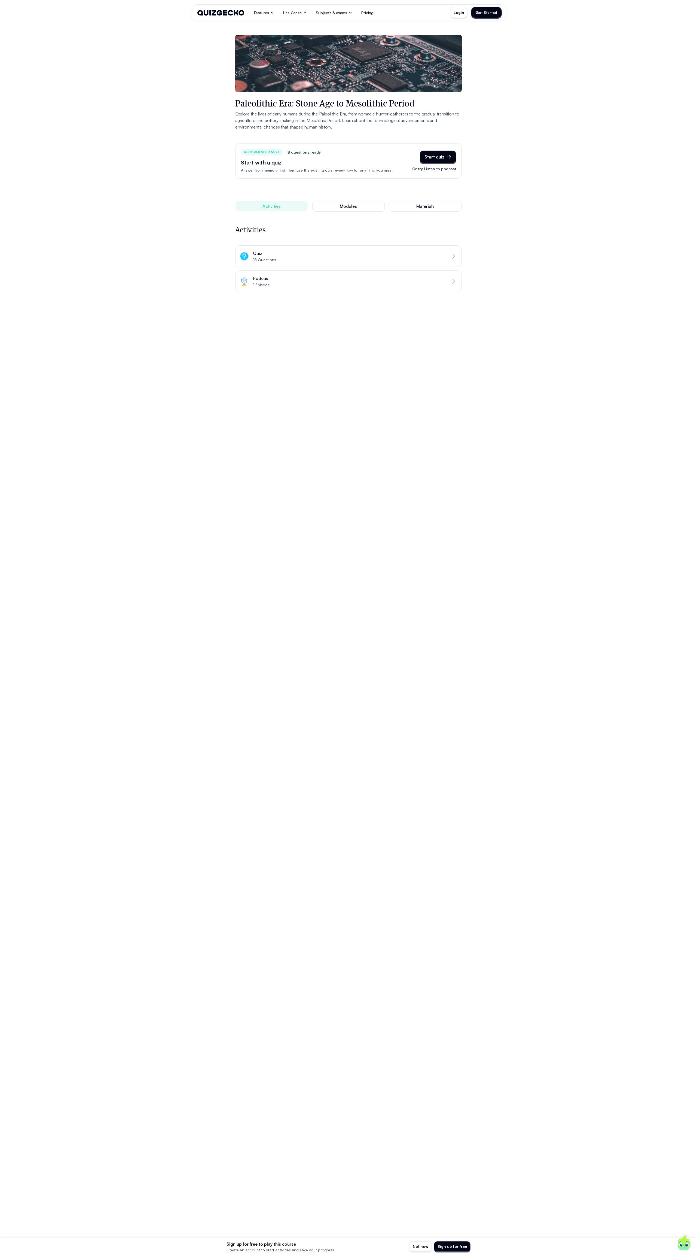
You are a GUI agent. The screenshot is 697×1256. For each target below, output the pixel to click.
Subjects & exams (331, 12)
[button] (348, 256)
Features (261, 12)
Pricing (367, 12)
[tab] (271, 206)
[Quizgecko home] (220, 12)
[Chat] (684, 1243)
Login (459, 12)
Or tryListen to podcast (434, 168)
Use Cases (292, 12)
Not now (420, 1246)
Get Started (486, 12)
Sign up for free (452, 1246)
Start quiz (434, 157)
